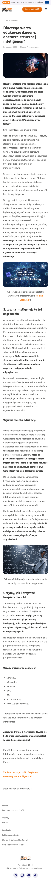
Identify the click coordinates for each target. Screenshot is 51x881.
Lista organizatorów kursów (13, 845)
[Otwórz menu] (46, 9)
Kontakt (5, 805)
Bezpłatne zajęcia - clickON (13, 810)
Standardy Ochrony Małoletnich (15, 840)
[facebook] (15, 875)
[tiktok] (35, 875)
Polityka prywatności (10, 835)
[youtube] (28, 875)
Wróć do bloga (12, 20)
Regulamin (6, 830)
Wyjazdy (5, 818)
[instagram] (22, 875)
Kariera (5, 823)
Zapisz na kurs (31, 9)
